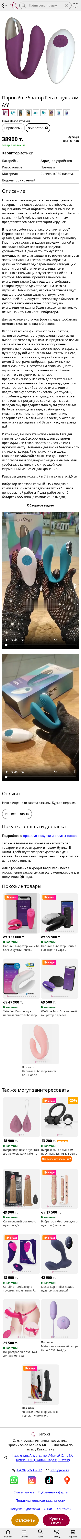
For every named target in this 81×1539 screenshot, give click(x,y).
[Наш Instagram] (32, 1480)
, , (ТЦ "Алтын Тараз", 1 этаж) (43, 1457)
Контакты (63, 1509)
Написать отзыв (17, 814)
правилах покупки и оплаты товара (50, 836)
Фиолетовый (38, 128)
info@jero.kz (60, 1470)
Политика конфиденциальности (40, 1500)
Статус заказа (24, 1492)
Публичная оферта (53, 1492)
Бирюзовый (13, 128)
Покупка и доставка (25, 1509)
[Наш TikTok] (49, 1480)
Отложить (25, 1520)
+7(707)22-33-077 (29, 1470)
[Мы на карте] (67, 1480)
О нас (48, 1509)
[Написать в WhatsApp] (14, 1480)
